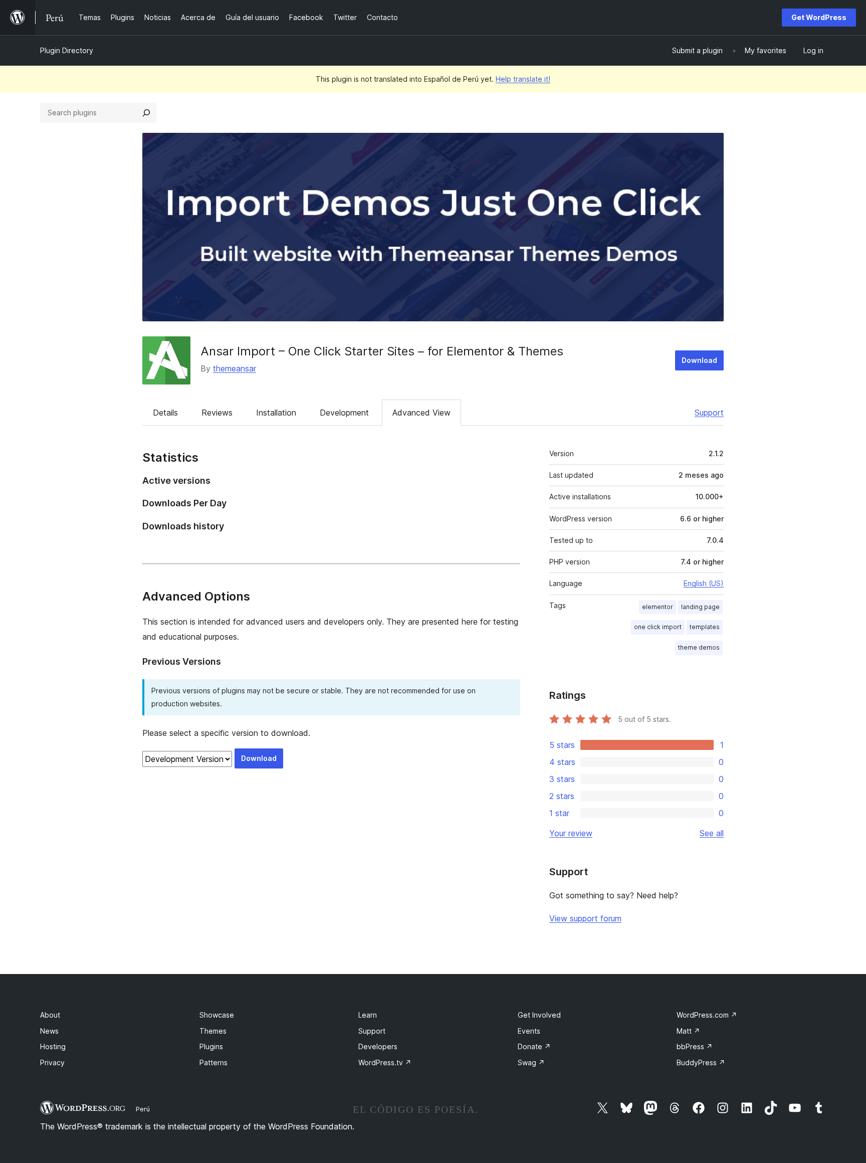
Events (529, 1031)
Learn (367, 1015)
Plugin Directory (66, 50)
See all (712, 833)
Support (709, 413)
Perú (143, 1109)
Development (344, 413)
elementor (657, 607)
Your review (570, 833)
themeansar (234, 368)
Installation (276, 413)
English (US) (704, 583)
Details (165, 413)
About (50, 1015)
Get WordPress (818, 17)
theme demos (699, 647)
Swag (531, 1062)
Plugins (211, 1046)
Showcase (216, 1015)
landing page (700, 607)
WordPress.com (707, 1015)
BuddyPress (701, 1062)
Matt (688, 1031)
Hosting (53, 1046)
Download (699, 360)
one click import (658, 627)
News (49, 1031)
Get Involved (539, 1015)
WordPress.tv (384, 1062)
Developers (377, 1046)
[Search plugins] (146, 113)
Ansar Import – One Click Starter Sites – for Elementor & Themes (381, 351)
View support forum (585, 918)
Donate (534, 1046)
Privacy (52, 1062)
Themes (213, 1031)
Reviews (217, 413)
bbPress (695, 1046)
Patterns (213, 1062)
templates (705, 627)
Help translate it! (523, 79)
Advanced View (421, 413)
